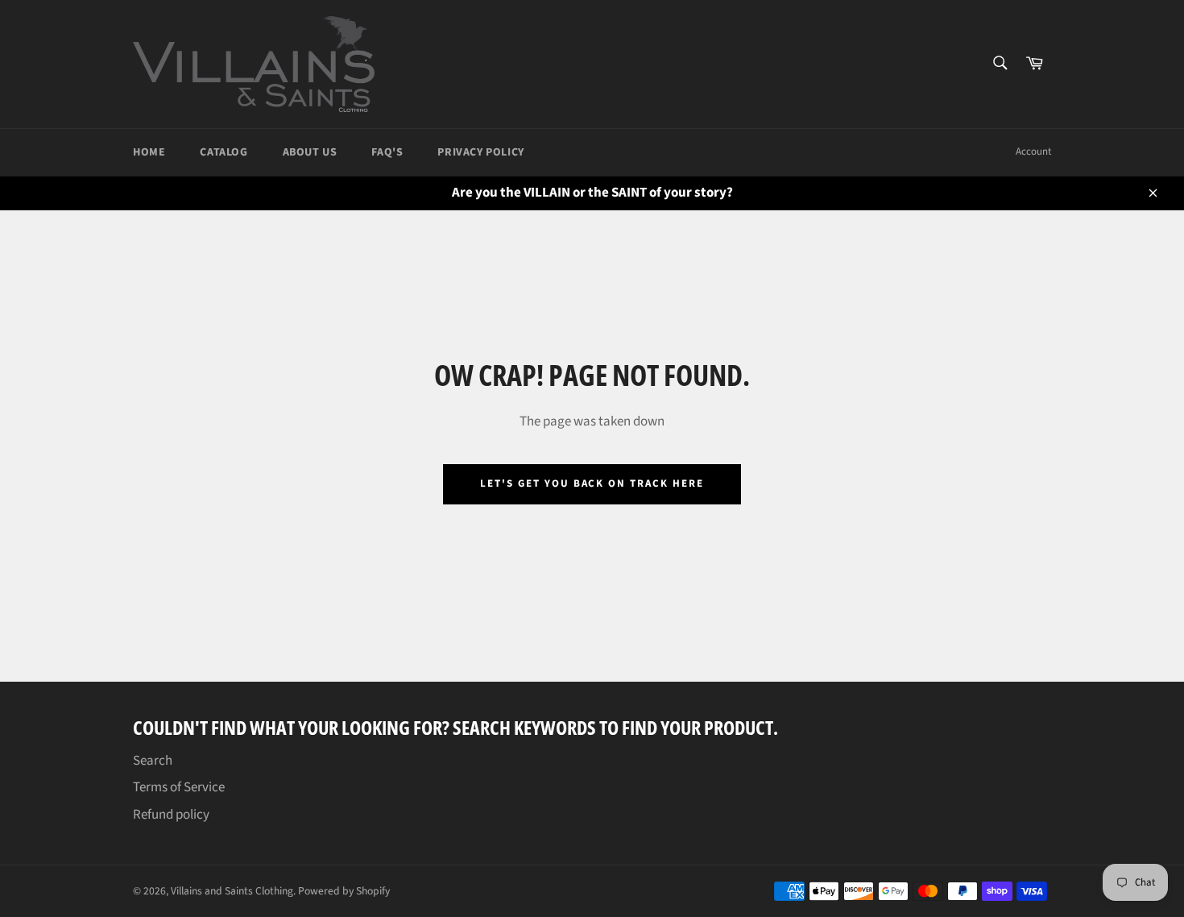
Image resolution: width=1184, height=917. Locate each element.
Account (1033, 151)
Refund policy (171, 814)
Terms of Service (179, 787)
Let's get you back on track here (591, 483)
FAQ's (387, 152)
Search (152, 760)
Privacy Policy (480, 152)
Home (149, 152)
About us (310, 152)
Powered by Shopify (344, 890)
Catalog (223, 152)
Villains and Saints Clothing (232, 890)
